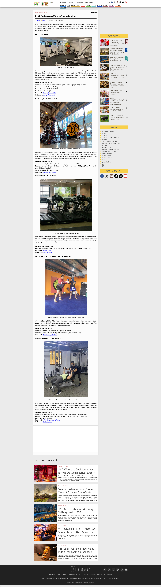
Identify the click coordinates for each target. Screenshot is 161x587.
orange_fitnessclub (49, 95)
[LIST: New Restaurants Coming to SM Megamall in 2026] (104, 62)
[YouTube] (126, 569)
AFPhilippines (47, 422)
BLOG (68, 5)
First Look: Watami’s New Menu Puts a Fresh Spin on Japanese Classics (76, 552)
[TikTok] (120, 2)
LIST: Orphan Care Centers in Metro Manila (116, 92)
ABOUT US (63, 2)
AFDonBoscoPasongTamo (51, 420)
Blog (43, 20)
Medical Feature (107, 147)
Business (104, 133)
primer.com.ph (79, 582)
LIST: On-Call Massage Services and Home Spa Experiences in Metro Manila (117, 68)
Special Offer (106, 162)
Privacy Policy (61, 574)
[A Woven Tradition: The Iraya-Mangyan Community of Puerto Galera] (104, 88)
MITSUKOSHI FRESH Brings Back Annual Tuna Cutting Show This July (77, 532)
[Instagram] (117, 2)
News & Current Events (110, 149)
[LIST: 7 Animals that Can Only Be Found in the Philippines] (104, 121)
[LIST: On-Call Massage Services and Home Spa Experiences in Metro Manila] (104, 71)
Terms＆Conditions (74, 574)
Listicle (104, 145)
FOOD (83, 5)
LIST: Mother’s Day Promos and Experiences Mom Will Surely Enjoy (117, 42)
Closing (104, 135)
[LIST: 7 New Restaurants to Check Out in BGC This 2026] (104, 79)
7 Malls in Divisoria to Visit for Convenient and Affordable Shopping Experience (117, 101)
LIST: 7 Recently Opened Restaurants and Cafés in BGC (116, 109)
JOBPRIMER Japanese (111, 578)
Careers (93, 574)
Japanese (109, 574)
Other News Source (108, 152)
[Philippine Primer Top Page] (43, 7)
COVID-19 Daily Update (110, 137)
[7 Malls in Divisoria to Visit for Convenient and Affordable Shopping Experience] (104, 104)
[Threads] (120, 178)
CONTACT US (71, 2)
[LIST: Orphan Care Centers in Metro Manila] (104, 96)
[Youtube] (126, 2)
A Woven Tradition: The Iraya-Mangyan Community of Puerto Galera (117, 84)
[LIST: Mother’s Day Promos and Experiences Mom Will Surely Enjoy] (104, 46)
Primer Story (106, 156)
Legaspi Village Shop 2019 (110, 143)
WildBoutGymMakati (50, 335)
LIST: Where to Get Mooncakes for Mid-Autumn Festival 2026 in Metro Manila (76, 472)
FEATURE (118, 5)
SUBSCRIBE (80, 2)
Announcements (107, 131)
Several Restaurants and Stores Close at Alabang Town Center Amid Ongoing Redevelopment (75, 492)
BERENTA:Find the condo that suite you (55, 578)
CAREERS (63, 7)
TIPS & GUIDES (75, 5)
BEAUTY (105, 5)
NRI (102, 166)
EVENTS (111, 5)
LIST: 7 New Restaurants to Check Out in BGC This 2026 (117, 75)
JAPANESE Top (89, 2)
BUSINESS (63, 5)
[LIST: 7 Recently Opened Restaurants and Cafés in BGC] (104, 113)
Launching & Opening (109, 141)
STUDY (93, 5)
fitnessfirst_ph (47, 252)
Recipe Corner (106, 158)
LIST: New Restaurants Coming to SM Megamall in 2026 (77, 510)
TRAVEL (88, 5)
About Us (52, 574)
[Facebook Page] (112, 2)
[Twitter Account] (115, 2)
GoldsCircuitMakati (49, 172)
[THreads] (123, 2)
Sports (103, 164)
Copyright (85, 574)
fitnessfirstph (47, 250)
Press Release (106, 154)
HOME (38, 20)
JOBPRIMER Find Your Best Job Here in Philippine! (86, 578)
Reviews (104, 160)
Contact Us (101, 574)
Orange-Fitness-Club (49, 93)
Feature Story (106, 139)
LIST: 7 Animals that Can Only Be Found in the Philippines (117, 117)
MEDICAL (99, 5)
